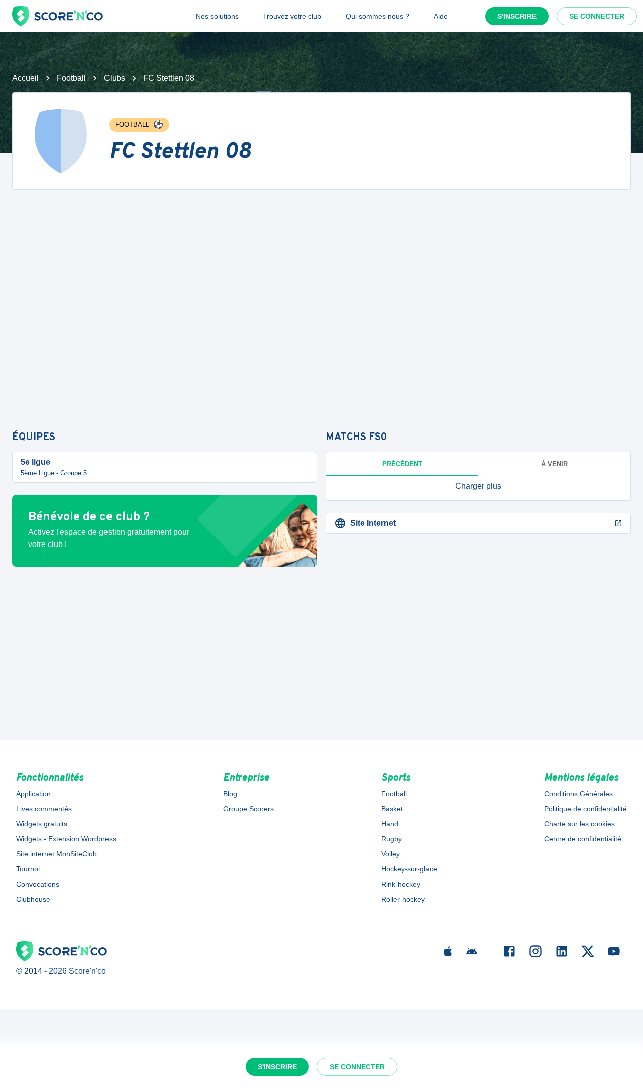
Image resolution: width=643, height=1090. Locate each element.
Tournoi (28, 869)
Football (71, 78)
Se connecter (596, 16)
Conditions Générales (578, 794)
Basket (392, 809)
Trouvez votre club (292, 16)
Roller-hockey (403, 899)
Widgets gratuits (41, 824)
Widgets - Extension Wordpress (66, 839)
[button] (478, 486)
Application (33, 794)
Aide (441, 16)
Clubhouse (33, 899)
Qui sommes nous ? (377, 16)
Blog (230, 794)
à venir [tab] (554, 464)
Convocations (37, 884)
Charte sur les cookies (579, 824)
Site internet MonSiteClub (56, 854)
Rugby (391, 839)
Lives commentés (44, 809)
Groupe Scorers (248, 809)
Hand (389, 824)
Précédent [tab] (402, 464)
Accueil (25, 78)
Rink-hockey (400, 884)
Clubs (114, 78)
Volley (390, 854)
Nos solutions (217, 16)
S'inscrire (517, 16)
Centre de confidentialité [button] (582, 839)
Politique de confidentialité (585, 809)
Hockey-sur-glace (409, 869)
